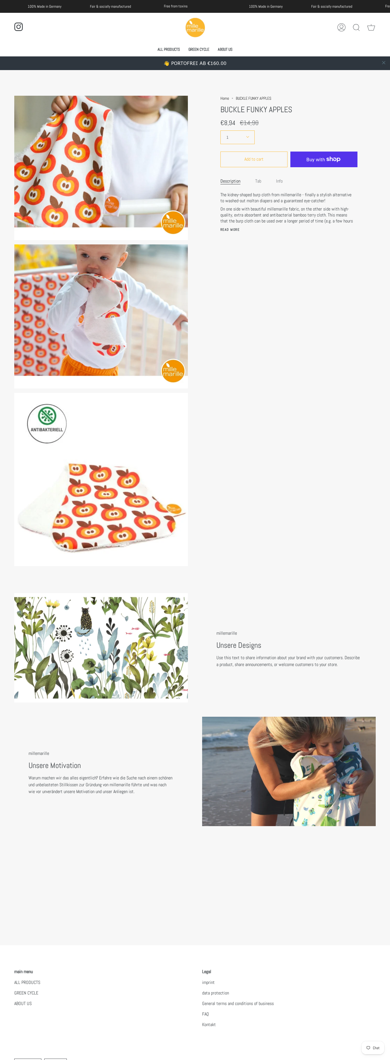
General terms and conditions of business (238, 1003)
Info (279, 181)
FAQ (205, 1014)
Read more (230, 229)
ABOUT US (23, 1003)
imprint (208, 982)
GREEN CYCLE (26, 993)
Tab (258, 181)
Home (224, 98)
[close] (384, 63)
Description (230, 181)
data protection (215, 993)
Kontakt (209, 1025)
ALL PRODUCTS (27, 982)
